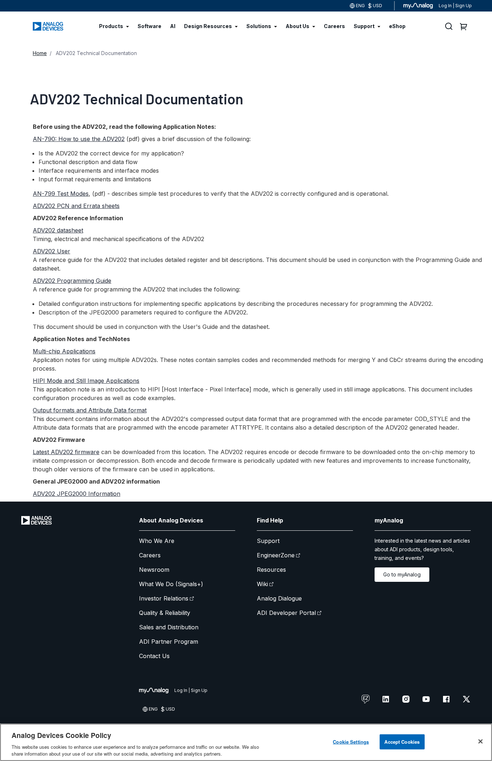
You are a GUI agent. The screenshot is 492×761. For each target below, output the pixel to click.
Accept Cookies (402, 741)
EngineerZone (276, 555)
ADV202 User (51, 251)
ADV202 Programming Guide (72, 280)
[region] (246, 742)
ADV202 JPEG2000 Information (76, 493)
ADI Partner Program (168, 641)
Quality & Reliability (164, 612)
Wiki (262, 584)
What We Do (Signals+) (171, 584)
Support (268, 540)
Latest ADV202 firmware (66, 452)
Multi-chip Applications (64, 351)
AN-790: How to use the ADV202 (79, 138)
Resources (271, 569)
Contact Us (154, 656)
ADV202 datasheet (58, 230)
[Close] (480, 741)
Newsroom (154, 569)
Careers (150, 555)
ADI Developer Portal (286, 612)
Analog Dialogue (279, 598)
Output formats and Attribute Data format (90, 410)
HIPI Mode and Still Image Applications (86, 380)
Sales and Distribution (168, 627)
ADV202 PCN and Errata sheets (76, 205)
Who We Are (156, 540)
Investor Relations (163, 598)
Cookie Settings (351, 741)
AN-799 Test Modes (61, 193)
